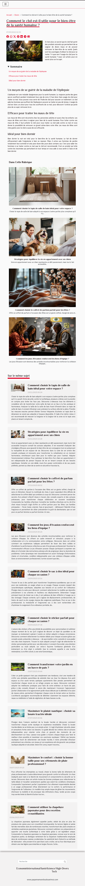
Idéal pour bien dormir (17, 81)
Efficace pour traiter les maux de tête (23, 76)
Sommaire (16, 66)
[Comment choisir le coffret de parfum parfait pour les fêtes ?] (42, 288)
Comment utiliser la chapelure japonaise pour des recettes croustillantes (46, 810)
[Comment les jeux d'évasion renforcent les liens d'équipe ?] (42, 336)
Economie (21, 868)
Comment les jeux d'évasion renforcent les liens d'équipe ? (42, 359)
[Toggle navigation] (5, 4)
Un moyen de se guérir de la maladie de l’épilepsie (28, 71)
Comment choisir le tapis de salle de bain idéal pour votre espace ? (43, 208)
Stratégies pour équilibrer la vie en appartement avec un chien (42, 259)
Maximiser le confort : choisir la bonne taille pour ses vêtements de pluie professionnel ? (50, 760)
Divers (16, 15)
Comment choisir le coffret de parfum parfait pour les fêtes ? (42, 310)
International (33, 868)
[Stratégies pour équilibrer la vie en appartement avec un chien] (42, 237)
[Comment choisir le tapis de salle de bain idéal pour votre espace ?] (42, 186)
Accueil (9, 15)
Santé (44, 868)
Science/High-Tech (54, 870)
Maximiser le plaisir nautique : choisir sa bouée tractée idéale (51, 712)
